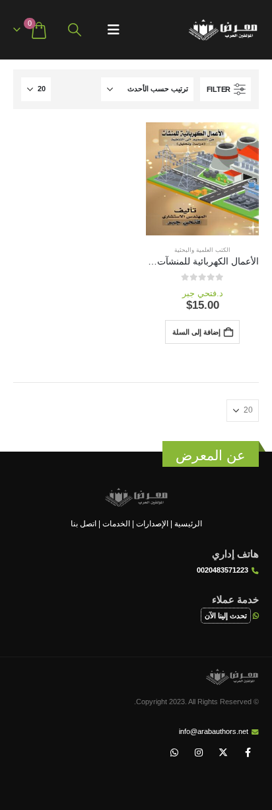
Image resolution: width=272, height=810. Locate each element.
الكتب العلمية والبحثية (202, 250)
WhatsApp (174, 752)
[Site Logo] (222, 30)
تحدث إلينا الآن (226, 616)
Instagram (199, 752)
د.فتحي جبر (202, 293)
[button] (113, 30)
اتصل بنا (83, 523)
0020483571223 (222, 570)
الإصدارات (152, 523)
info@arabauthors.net (213, 731)
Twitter (223, 752)
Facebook (247, 752)
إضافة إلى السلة (196, 332)
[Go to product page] (202, 178)
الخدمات (116, 523)
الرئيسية (188, 523)
